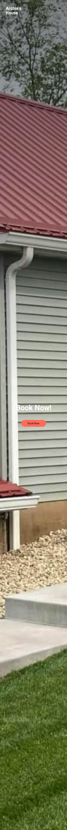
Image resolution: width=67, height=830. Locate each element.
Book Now (33, 423)
